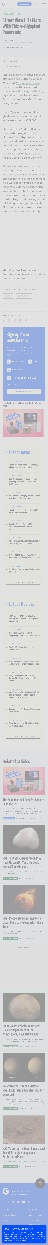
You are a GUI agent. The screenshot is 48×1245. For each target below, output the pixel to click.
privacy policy (29, 1236)
